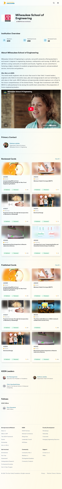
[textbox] (31, 93)
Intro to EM (4, 445)
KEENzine (24, 442)
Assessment (4, 458)
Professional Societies (7, 464)
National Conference (27, 433)
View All (57, 159)
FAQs (44, 455)
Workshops (46, 430)
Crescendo (45, 436)
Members (24, 455)
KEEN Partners (26, 430)
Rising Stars (25, 436)
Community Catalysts (27, 461)
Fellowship (45, 433)
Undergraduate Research (7, 461)
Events (3, 439)
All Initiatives (4, 452)
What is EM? (4, 433)
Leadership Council (27, 439)
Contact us (45, 452)
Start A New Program (6, 467)
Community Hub (26, 452)
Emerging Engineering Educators (51, 439)
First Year (3, 455)
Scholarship (4, 442)
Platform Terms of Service (54, 473)
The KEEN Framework (7, 436)
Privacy (43, 473)
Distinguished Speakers (28, 458)
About (3, 430)
